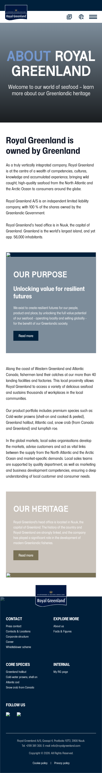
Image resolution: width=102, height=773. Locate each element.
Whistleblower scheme (18, 647)
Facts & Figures (62, 631)
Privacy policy (62, 763)
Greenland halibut (16, 672)
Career (10, 642)
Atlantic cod (12, 682)
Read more (26, 335)
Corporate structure (17, 636)
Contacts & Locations (18, 631)
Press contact (13, 626)
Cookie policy (40, 763)
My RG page (60, 672)
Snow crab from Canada (20, 687)
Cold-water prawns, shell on (21, 677)
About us (58, 626)
